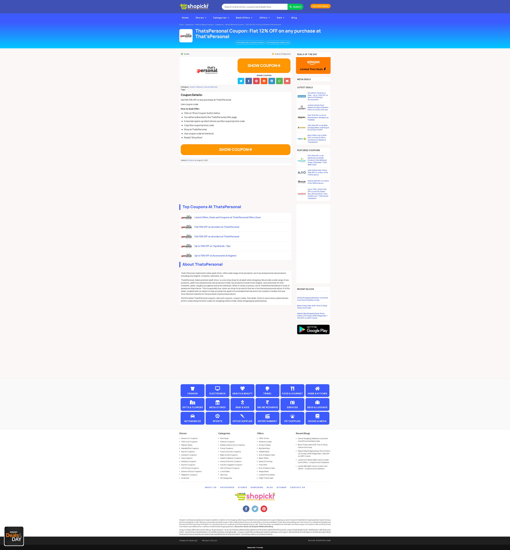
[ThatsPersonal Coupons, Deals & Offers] (186, 35)
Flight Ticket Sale (266, 478)
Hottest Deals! (320, 6)
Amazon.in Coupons (189, 438)
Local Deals (225, 471)
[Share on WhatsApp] (279, 81)
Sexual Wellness (210, 87)
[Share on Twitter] (241, 81)
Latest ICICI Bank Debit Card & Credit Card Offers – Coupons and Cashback (313, 461)
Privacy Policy (209, 541)
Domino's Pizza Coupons (191, 471)
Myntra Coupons (188, 465)
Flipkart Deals (186, 445)
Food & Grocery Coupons (230, 451)
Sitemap (282, 487)
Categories (220, 17)
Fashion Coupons (227, 441)
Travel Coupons (226, 448)
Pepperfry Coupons (189, 474)
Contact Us (297, 487)
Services (223, 474)
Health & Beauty (196, 87)
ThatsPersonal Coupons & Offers (250, 42)
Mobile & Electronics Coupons (232, 445)
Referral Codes (265, 441)
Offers (263, 17)
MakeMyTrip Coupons (190, 448)
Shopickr (191, 160)
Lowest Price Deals (267, 474)
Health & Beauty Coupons (231, 458)
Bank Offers (243, 17)
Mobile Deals (264, 451)
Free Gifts (263, 465)
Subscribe (257, 487)
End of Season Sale (267, 455)
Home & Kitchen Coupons (230, 461)
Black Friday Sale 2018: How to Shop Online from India (312, 306)
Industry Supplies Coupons (231, 465)
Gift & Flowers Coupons (229, 468)
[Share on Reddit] (264, 81)
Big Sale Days (264, 448)
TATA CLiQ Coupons (189, 441)
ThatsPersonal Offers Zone (278, 42)
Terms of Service (188, 541)
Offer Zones (264, 438)
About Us (210, 487)
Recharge (224, 438)
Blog (294, 17)
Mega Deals (264, 471)
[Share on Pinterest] (256, 81)
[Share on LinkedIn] (271, 81)
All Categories (226, 478)
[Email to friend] (287, 81)
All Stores (185, 478)
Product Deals (265, 445)
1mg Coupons (186, 458)
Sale (279, 17)
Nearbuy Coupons (188, 461)
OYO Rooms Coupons (190, 468)
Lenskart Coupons (189, 455)
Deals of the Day (265, 461)
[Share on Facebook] (248, 81)
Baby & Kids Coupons (228, 455)
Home (185, 17)
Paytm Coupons (188, 451)
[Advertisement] (235, 184)
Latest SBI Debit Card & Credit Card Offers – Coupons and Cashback (312, 467)
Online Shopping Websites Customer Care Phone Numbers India (312, 299)
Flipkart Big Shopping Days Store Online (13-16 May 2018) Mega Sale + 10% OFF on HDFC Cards (312, 315)
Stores (200, 17)
